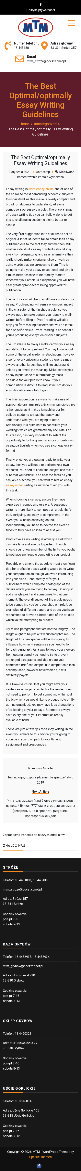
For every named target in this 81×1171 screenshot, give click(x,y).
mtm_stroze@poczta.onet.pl (46, 61)
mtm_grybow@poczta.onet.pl (23, 966)
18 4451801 (22, 48)
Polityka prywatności (40, 10)
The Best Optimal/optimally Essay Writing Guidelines (40, 160)
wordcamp (43, 172)
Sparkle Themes (40, 1157)
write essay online (41, 189)
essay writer (14, 485)
